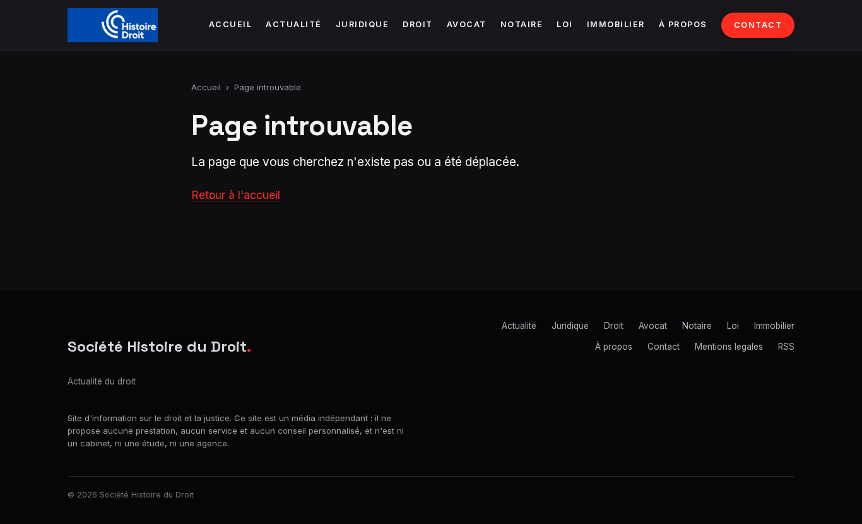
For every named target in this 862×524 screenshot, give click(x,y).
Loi (565, 24)
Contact (758, 25)
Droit (418, 24)
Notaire (521, 24)
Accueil (230, 24)
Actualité (294, 24)
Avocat (467, 24)
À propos (683, 24)
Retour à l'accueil (235, 194)
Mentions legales (729, 347)
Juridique (362, 24)
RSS (786, 347)
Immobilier (616, 24)
